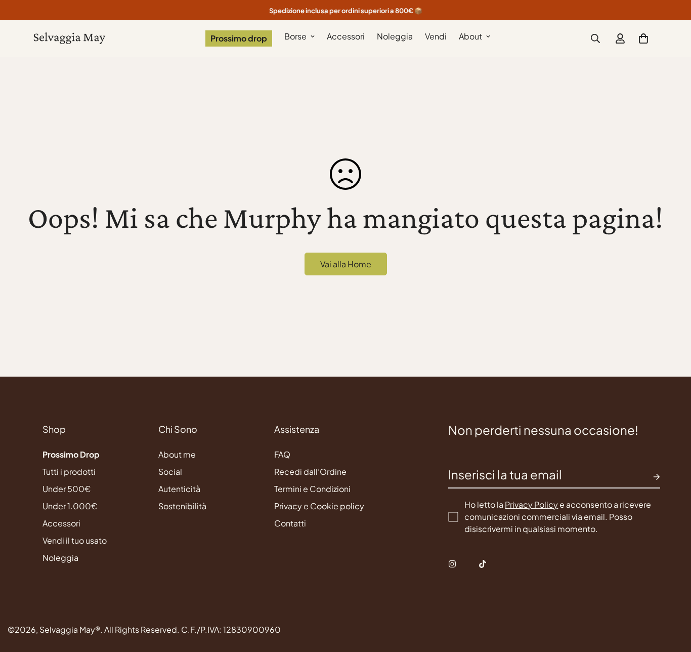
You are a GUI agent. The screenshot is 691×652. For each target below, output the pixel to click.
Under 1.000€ (69, 506)
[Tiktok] (483, 564)
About (470, 36)
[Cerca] (595, 38)
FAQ (282, 454)
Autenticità (179, 488)
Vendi (436, 36)
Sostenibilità (182, 506)
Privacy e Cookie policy (319, 506)
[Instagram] (452, 564)
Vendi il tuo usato (74, 540)
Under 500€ (66, 488)
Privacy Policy (531, 504)
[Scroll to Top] (671, 596)
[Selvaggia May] (69, 38)
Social (170, 471)
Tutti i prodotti (69, 471)
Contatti (290, 523)
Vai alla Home (345, 264)
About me (177, 454)
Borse (295, 36)
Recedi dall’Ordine (310, 471)
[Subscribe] (648, 476)
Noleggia (395, 36)
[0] (643, 38)
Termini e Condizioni (312, 488)
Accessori (346, 36)
